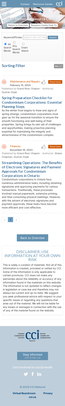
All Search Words (7, 47)
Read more (55, 81)
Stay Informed (32, 356)
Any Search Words (16, 49)
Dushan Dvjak (9, 92)
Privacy (48, 393)
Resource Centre (43, 4)
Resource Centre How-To (44, 25)
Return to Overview (18, 25)
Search (53, 37)
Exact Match (25, 49)
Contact (25, 4)
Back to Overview (32, 238)
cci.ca (32, 396)
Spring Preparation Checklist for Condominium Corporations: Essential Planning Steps (32, 102)
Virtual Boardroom (24, 393)
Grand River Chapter (28, 88)
